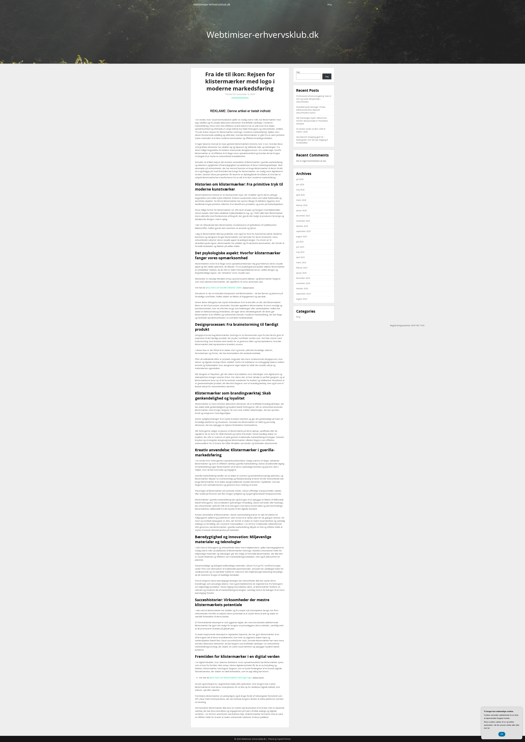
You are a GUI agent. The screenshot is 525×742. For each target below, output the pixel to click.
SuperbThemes (284, 739)
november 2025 (303, 221)
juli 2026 (300, 179)
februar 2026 (301, 205)
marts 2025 (301, 262)
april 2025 (300, 257)
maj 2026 (300, 189)
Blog (329, 4)
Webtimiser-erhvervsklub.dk (211, 4)
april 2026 (300, 195)
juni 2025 (300, 247)
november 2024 (303, 283)
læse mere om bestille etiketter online (224, 287)
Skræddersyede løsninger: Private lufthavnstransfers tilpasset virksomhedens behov (311, 110)
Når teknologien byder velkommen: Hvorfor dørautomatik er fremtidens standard (312, 121)
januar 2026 (301, 210)
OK (502, 734)
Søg (298, 72)
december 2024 (303, 278)
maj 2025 (300, 252)
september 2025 (303, 231)
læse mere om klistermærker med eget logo (231, 677)
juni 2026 (300, 184)
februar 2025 (301, 267)
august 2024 (301, 299)
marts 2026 (301, 200)
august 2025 (301, 236)
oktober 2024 (302, 288)
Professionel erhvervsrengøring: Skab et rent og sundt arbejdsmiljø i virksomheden (313, 99)
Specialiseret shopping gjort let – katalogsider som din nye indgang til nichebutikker (312, 140)
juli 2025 (300, 241)
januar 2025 (301, 273)
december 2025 (303, 215)
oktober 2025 (302, 226)
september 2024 (303, 293)
